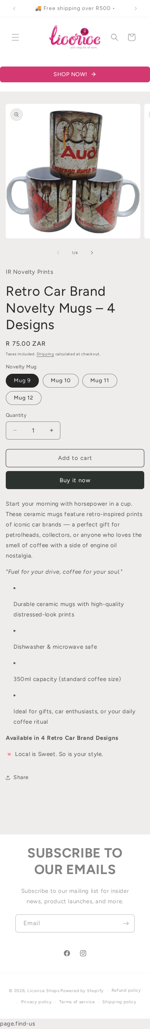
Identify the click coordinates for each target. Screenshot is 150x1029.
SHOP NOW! (70, 74)
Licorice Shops (43, 990)
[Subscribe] (125, 923)
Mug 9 (22, 380)
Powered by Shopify (82, 990)
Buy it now (75, 480)
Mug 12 (23, 398)
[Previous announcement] (14, 8)
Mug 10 (61, 380)
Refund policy (126, 990)
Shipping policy (119, 1001)
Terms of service (77, 1001)
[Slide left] (58, 252)
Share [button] (21, 777)
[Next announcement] (135, 8)
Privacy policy (36, 1001)
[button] (15, 37)
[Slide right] (91, 252)
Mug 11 (99, 380)
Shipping (45, 353)
